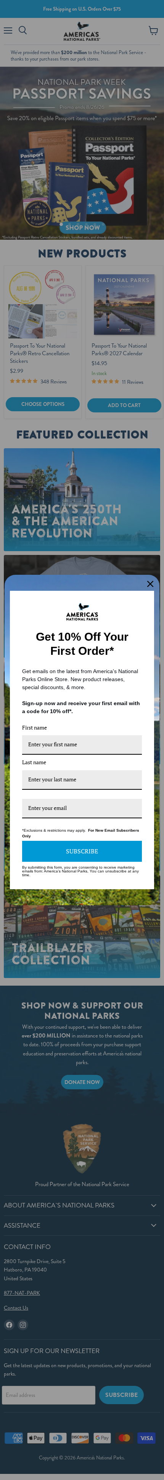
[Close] (150, 584)
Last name (34, 762)
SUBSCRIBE (82, 851)
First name (34, 727)
